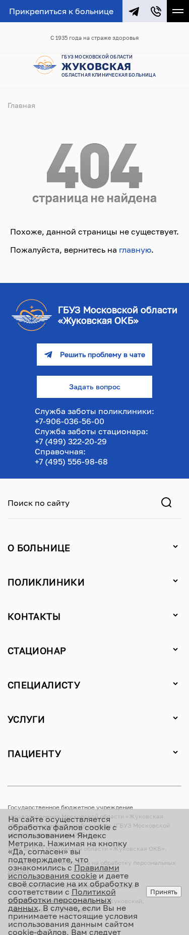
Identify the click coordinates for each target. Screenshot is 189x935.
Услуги (26, 719)
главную (135, 250)
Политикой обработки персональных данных (62, 900)
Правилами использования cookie (63, 871)
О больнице (39, 547)
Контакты (34, 616)
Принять (163, 892)
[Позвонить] (156, 11)
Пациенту (34, 753)
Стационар (37, 650)
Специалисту (44, 684)
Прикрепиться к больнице (61, 11)
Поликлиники (46, 582)
